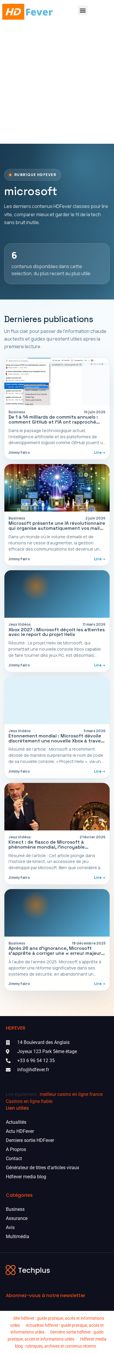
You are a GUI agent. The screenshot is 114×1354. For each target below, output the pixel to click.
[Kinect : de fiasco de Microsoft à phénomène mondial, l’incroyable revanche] (57, 806)
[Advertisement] (57, 83)
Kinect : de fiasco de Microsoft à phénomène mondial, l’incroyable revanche (46, 847)
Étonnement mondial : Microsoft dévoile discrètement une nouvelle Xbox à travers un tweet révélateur (56, 741)
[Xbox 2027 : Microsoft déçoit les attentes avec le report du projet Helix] (57, 594)
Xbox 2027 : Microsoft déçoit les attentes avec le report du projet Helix (56, 632)
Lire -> (100, 452)
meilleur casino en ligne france (71, 1094)
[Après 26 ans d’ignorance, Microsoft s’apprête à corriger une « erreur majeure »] (57, 913)
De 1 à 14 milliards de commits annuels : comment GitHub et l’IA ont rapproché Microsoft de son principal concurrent (53, 422)
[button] (82, 10)
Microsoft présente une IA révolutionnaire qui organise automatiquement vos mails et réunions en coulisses (56, 528)
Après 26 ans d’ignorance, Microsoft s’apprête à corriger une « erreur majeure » (56, 953)
